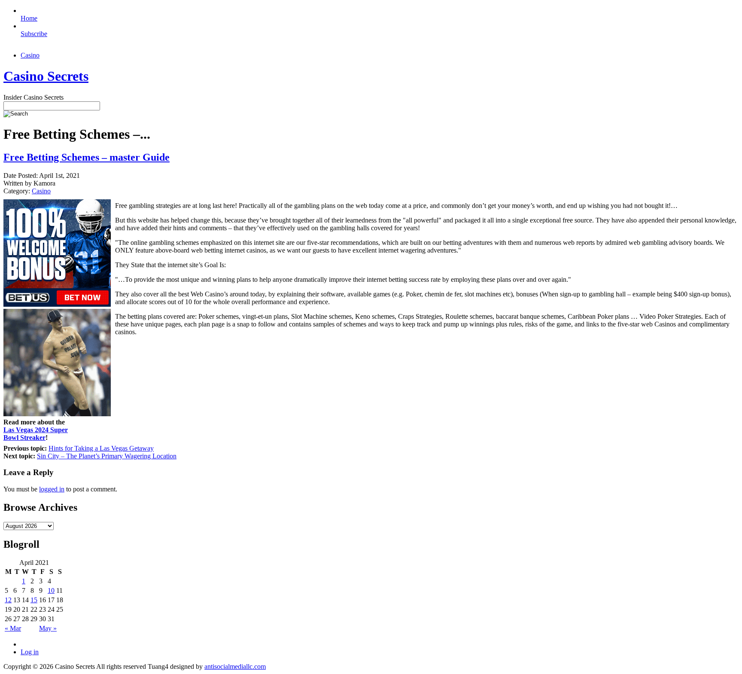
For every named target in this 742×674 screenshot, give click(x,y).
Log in (30, 652)
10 (51, 590)
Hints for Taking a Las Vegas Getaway (101, 448)
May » (48, 628)
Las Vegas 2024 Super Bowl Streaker (35, 433)
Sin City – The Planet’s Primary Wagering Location (106, 456)
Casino (30, 55)
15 (33, 600)
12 (8, 600)
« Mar (13, 628)
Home (29, 18)
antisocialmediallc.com (235, 666)
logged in (51, 489)
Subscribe (34, 33)
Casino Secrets (45, 76)
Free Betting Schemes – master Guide (86, 157)
